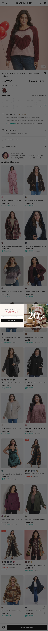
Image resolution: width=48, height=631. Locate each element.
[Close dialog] (47, 304)
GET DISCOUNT (12, 320)
